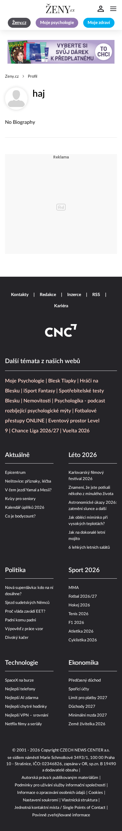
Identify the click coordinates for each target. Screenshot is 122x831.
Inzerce (74, 295)
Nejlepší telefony (20, 689)
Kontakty (19, 295)
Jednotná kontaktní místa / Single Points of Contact (59, 808)
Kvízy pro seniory (20, 499)
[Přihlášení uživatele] (100, 8)
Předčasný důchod (85, 680)
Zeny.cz (12, 77)
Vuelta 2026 (76, 430)
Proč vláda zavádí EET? (25, 612)
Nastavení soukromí (40, 800)
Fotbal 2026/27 (83, 597)
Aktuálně (17, 455)
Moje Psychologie (24, 380)
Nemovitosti (37, 400)
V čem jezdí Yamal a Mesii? (28, 490)
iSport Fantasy (39, 390)
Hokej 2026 (79, 605)
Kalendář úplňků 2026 (24, 508)
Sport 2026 (84, 570)
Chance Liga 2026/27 (35, 430)
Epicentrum (15, 473)
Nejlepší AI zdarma (21, 698)
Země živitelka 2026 (87, 724)
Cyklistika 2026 (83, 640)
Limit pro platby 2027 (88, 698)
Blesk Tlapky (62, 380)
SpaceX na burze (19, 680)
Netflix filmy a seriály (23, 724)
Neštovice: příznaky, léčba (28, 481)
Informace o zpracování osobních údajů (51, 793)
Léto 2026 (83, 455)
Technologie (21, 663)
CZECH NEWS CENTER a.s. (85, 750)
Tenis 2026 (79, 614)
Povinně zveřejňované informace (61, 815)
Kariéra (61, 306)
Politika (15, 570)
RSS (96, 295)
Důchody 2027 (82, 707)
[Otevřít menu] (113, 8)
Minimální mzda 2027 (88, 715)
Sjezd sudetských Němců (27, 603)
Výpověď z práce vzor (24, 629)
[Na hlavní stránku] (61, 9)
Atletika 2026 (81, 631)
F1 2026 (76, 623)
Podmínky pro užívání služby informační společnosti (60, 785)
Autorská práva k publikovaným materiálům (60, 778)
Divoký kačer (16, 638)
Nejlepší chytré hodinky (26, 707)
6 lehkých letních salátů (89, 548)
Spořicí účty (79, 689)
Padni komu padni (20, 620)
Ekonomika (84, 663)
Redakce (48, 295)
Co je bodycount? (20, 516)
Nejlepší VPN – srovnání (26, 715)
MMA (74, 588)
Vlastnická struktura (79, 800)
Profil (32, 77)
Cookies (96, 793)
